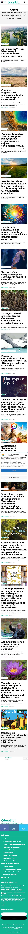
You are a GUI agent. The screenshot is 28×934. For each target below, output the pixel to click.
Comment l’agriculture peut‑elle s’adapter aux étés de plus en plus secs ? (12, 95)
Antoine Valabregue (5, 246)
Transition (4, 583)
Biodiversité (5, 43)
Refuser (14, 474)
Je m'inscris (14, 918)
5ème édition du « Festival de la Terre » (12, 895)
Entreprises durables (7, 636)
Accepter (14, 470)
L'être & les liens (6, 222)
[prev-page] (2, 905)
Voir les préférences (14, 477)
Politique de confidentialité (18, 479)
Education (4, 128)
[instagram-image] (7, 768)
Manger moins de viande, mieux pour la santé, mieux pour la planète (12, 886)
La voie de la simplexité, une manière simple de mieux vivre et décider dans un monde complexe (14, 233)
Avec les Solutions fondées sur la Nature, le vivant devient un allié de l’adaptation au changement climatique (13, 187)
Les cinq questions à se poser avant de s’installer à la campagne (12, 645)
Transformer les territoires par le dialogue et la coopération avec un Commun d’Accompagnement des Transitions (12, 690)
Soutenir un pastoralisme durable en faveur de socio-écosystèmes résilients (13, 737)
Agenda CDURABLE (6, 440)
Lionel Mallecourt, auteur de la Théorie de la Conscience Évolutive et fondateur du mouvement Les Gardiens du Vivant (12, 501)
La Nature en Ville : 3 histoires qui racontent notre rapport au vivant (12, 52)
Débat (3, 394)
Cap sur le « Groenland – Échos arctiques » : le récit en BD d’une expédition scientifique (14, 360)
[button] (26, 455)
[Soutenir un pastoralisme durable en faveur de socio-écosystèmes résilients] (14, 720)
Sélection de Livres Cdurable (9, 350)
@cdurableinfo (8, 757)
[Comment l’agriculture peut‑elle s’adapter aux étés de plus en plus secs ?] (14, 77)
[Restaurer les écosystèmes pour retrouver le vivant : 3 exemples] (14, 259)
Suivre (25, 758)
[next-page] (4, 905)
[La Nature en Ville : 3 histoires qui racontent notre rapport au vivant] (14, 36)
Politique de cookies (7, 479)
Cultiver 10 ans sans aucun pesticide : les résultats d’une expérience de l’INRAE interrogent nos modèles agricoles (14, 548)
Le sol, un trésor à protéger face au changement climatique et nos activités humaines (12, 318)
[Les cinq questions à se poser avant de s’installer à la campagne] (14, 628)
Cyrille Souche (4, 64)
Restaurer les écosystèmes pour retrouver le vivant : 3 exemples (13, 275)
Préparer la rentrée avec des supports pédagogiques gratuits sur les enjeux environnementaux (12, 139)
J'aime (5, 824)
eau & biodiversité (6, 85)
